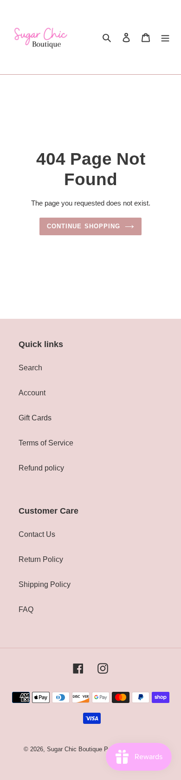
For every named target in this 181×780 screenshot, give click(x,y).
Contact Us (37, 534)
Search (30, 368)
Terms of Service (46, 443)
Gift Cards (35, 418)
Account (32, 393)
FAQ (26, 609)
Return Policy (41, 559)
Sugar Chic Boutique (74, 749)
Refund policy (41, 468)
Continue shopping (83, 226)
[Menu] (165, 37)
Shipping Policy (45, 584)
